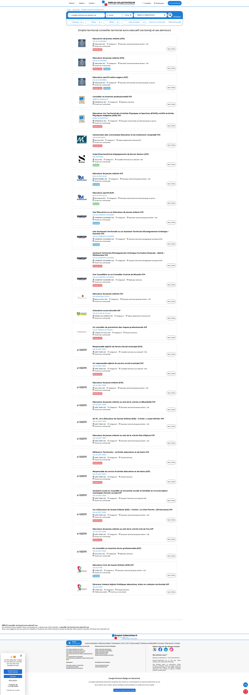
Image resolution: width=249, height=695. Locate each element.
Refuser (13, 676)
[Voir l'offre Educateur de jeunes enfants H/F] (124, 178)
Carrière (92, 3)
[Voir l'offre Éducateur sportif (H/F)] (124, 197)
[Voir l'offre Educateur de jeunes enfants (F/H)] (124, 62)
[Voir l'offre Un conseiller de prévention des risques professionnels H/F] (124, 332)
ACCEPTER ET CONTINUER (13, 671)
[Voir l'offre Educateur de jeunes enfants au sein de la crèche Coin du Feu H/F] (124, 533)
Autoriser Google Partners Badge (124, 690)
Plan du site (169, 643)
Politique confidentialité (149, 643)
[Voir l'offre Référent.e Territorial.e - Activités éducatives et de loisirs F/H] (124, 456)
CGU (122, 643)
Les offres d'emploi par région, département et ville (79, 654)
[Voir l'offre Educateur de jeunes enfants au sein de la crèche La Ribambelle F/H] (124, 405)
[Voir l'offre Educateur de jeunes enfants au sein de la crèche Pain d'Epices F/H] (124, 439)
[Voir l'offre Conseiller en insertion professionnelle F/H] (124, 100)
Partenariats (116, 643)
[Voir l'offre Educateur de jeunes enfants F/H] (124, 297)
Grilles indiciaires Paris (101, 653)
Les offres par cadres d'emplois (75, 652)
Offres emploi (76, 9)
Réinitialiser (177, 16)
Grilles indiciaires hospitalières (103, 650)
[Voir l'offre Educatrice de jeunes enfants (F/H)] (124, 43)
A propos (161, 643)
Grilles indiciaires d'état (101, 652)
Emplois (72, 3)
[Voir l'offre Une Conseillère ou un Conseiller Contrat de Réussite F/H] (124, 279)
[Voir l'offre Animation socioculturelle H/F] (124, 314)
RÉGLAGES (13, 680)
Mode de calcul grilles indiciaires (104, 655)
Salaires (82, 3)
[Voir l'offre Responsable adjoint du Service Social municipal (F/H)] (124, 350)
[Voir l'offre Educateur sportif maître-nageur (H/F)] (124, 82)
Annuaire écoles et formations (74, 668)
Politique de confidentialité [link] (13, 685)
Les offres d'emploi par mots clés (75, 650)
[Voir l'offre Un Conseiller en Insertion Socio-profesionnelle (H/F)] (124, 551)
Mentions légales (104, 643)
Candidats (147, 3)
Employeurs (160, 3)
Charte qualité (134, 643)
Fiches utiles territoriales (102, 665)
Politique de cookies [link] (13, 690)
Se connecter (175, 3)
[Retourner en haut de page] (245, 684)
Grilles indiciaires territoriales (103, 649)
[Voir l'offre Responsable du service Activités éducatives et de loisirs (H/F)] (124, 476)
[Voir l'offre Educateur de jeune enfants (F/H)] (124, 387)
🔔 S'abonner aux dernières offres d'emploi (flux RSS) (79, 658)
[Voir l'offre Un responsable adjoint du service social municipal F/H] (124, 368)
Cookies (177, 643)
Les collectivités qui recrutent (74, 656)
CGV (127, 643)
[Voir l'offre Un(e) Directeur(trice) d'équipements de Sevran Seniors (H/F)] (124, 159)
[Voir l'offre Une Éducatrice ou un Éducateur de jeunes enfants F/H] (124, 217)
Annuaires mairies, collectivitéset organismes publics (74, 665)
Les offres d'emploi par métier (74, 649)
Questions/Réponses (101, 666)
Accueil (69, 9)
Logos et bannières (91, 643)
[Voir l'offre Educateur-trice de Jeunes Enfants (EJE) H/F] (124, 569)
